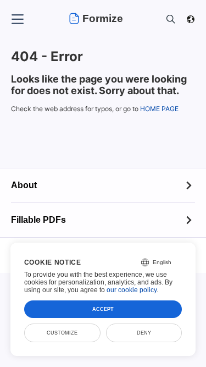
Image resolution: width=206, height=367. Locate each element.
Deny (144, 333)
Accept (103, 309)
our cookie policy (132, 290)
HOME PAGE (159, 109)
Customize (62, 333)
